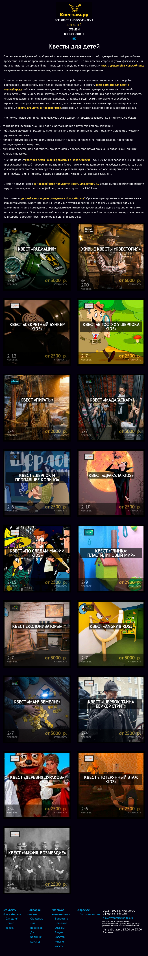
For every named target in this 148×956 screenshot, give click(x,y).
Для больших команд (36, 936)
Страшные (36, 918)
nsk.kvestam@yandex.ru (118, 918)
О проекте (83, 910)
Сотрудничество (90, 914)
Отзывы (74, 29)
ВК (74, 38)
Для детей (74, 25)
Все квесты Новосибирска (74, 20)
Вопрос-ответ (74, 34)
